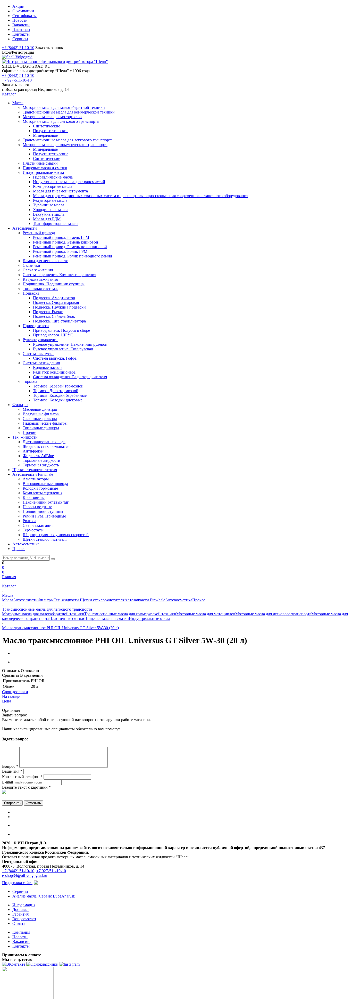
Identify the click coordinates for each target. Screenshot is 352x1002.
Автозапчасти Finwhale (144, 600)
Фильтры (46, 600)
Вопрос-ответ (24, 919)
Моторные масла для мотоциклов (205, 614)
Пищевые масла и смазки (106, 618)
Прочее (198, 600)
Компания (21, 932)
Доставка (20, 909)
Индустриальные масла (149, 618)
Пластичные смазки (66, 618)
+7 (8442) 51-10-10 (18, 47)
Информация (23, 905)
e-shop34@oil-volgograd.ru (24, 875)
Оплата (18, 923)
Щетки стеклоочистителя (102, 600)
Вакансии (21, 941)
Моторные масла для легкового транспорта (273, 614)
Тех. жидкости (67, 600)
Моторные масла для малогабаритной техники (43, 614)
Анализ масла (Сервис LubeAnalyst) (43, 896)
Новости (20, 937)
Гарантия (20, 914)
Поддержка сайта (17, 882)
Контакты (21, 946)
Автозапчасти (25, 600)
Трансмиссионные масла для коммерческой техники (130, 614)
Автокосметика (178, 600)
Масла (7, 600)
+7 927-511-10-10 (17, 80)
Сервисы (20, 891)
